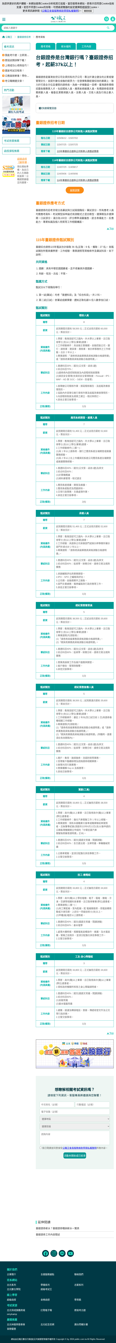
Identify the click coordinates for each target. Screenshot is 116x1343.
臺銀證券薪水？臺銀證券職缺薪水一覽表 (57, 1228)
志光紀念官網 (47, 1324)
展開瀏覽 (75, 190)
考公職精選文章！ (14, 81)
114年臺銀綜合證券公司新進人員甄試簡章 (78, 180)
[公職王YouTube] (70, 1253)
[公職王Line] (62, 1253)
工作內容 (86, 46)
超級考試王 (46, 1289)
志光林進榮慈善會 (16, 1324)
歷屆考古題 (80, 1310)
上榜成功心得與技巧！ (17, 65)
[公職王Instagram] (53, 1253)
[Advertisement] (16, 235)
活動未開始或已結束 (75, 1155)
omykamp (12, 1314)
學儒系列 (45, 1285)
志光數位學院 (14, 1289)
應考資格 (45, 46)
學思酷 (77, 1299)
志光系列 (11, 1285)
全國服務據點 (47, 1274)
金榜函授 (45, 1299)
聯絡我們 (78, 1274)
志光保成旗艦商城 (16, 1310)
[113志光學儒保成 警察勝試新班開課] (16, 125)
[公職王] (58, 19)
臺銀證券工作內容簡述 (48, 1234)
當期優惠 (11, 1329)
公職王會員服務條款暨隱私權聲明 (60, 11)
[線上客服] (106, 19)
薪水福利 (66, 46)
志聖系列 (78, 1285)
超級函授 (11, 1299)
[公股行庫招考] (16, 105)
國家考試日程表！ (14, 70)
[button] (4, 19)
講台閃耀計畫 (81, 1324)
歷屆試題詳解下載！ (16, 60)
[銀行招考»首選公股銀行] (75, 1053)
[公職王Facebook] (45, 1253)
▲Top (110, 228)
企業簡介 (11, 1274)
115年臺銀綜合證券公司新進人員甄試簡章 (78, 151)
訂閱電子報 (46, 1310)
